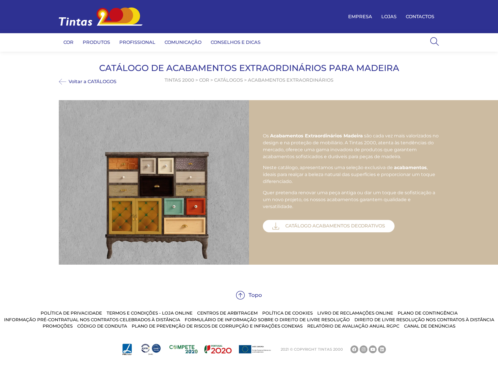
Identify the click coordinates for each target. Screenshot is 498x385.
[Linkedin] (382, 349)
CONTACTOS (420, 16)
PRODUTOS (96, 42)
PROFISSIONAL (137, 42)
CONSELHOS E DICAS (236, 42)
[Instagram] (363, 349)
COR (68, 42)
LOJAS (389, 16)
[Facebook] (354, 349)
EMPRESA (360, 16)
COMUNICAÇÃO (183, 42)
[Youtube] (373, 349)
